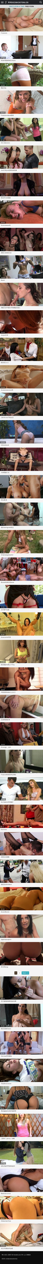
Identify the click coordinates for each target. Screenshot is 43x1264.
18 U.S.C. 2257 (6, 1255)
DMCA (28, 1255)
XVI (18, 2)
